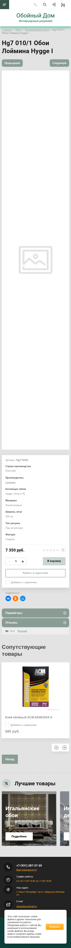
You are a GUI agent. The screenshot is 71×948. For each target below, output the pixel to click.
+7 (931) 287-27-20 (29, 865)
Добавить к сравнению (24, 582)
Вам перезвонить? (26, 869)
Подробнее (19, 836)
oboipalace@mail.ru (26, 906)
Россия (22, 631)
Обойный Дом (35, 15)
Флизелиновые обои (37, 29)
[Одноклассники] (15, 598)
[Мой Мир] (22, 598)
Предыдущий (12, 63)
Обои (18, 29)
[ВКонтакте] (8, 598)
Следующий (59, 63)
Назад (9, 759)
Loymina (10, 482)
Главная (7, 29)
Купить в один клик (35, 572)
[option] (35, 700)
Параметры (13, 612)
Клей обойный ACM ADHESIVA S (28, 717)
